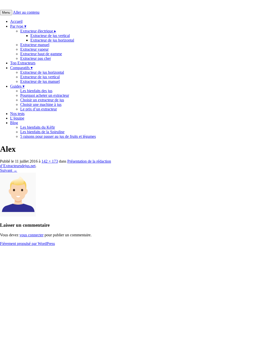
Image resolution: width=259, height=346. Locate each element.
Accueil (16, 21)
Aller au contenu (26, 12)
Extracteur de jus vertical (50, 35)
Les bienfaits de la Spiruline (42, 132)
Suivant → (8, 170)
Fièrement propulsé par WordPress (27, 243)
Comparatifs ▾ (21, 68)
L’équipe (17, 118)
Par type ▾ (18, 26)
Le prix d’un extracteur (38, 109)
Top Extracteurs (22, 63)
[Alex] (18, 215)
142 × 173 (49, 161)
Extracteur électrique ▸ (38, 31)
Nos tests (17, 113)
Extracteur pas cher (35, 58)
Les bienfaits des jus (36, 91)
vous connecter (31, 235)
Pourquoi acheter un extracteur (44, 95)
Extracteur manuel (34, 45)
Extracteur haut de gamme (41, 54)
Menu (6, 12)
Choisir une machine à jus (40, 104)
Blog (14, 123)
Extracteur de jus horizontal (52, 40)
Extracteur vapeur (34, 49)
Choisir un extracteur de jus (42, 100)
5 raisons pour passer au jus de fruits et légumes (58, 136)
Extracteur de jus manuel (40, 81)
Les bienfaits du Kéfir (37, 127)
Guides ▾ (17, 86)
